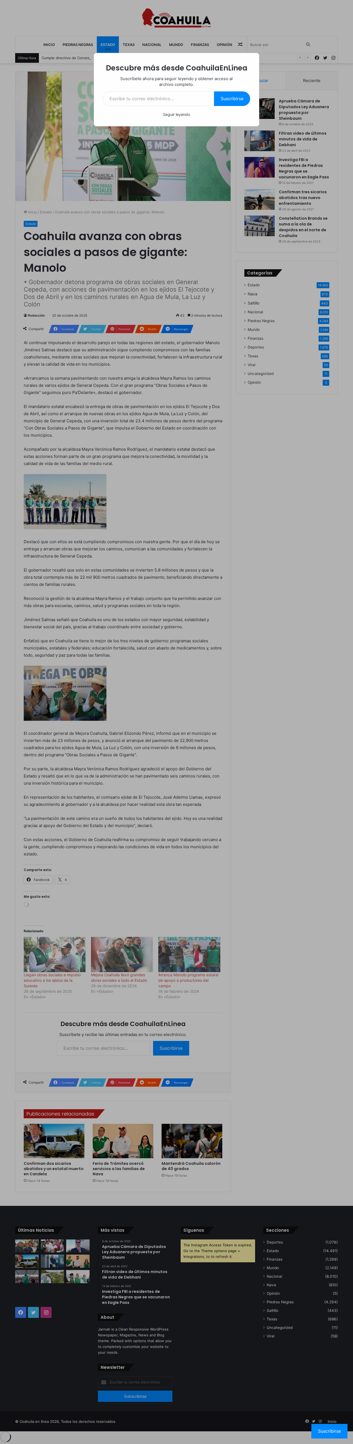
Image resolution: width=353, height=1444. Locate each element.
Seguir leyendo (176, 114)
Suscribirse (232, 98)
